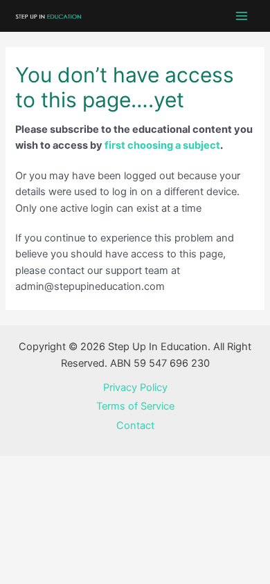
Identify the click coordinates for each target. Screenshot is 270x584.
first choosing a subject (162, 145)
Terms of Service (135, 406)
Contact (135, 425)
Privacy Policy (135, 387)
